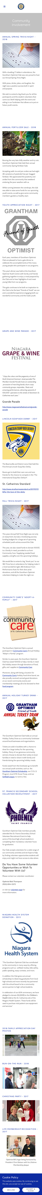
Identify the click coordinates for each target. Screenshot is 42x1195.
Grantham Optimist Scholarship (14, 771)
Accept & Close (31, 1190)
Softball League (8, 777)
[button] (5, 6)
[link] (21, 6)
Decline (11, 1190)
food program (7, 686)
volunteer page (16, 890)
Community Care (25, 667)
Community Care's (20, 651)
